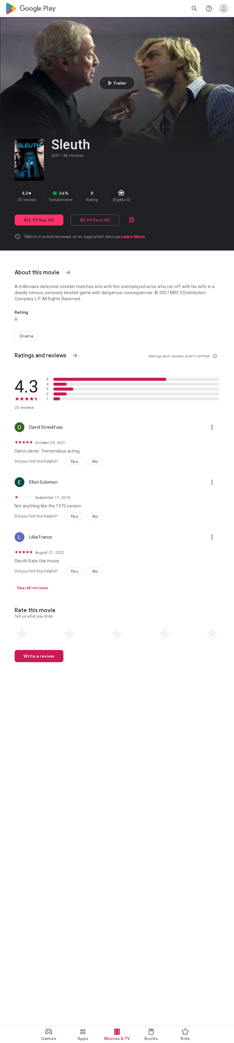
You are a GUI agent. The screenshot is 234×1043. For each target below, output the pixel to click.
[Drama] (26, 336)
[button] (74, 461)
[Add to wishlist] (131, 220)
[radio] (22, 633)
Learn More (133, 236)
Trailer (116, 83)
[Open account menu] (223, 8)
